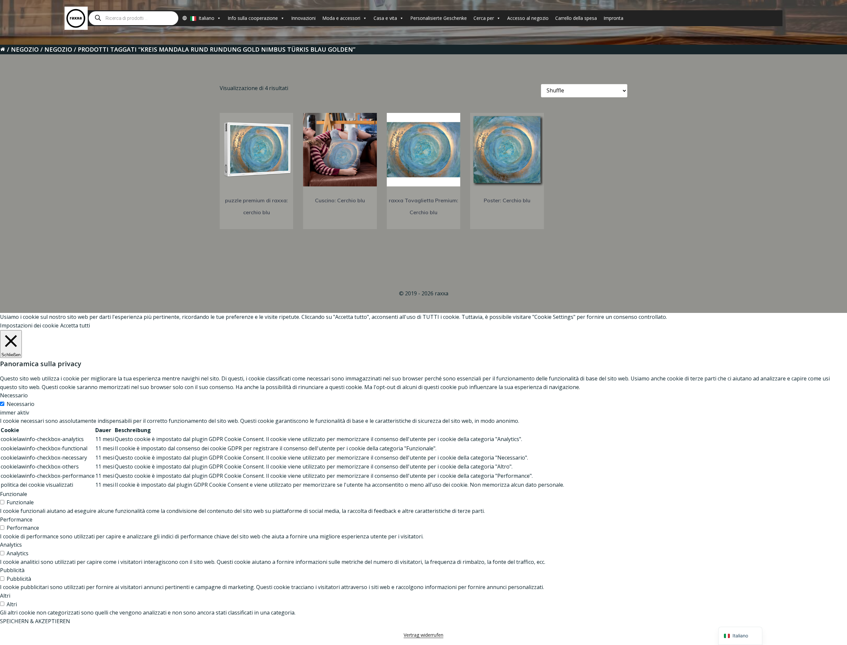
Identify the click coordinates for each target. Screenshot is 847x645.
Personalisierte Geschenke (438, 18)
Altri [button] (5, 595)
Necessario (20, 404)
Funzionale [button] (13, 494)
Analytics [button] (11, 544)
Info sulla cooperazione (253, 18)
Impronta (613, 18)
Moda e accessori (341, 18)
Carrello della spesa (576, 18)
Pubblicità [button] (12, 570)
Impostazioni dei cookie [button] (29, 325)
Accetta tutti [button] (75, 325)
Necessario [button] (14, 395)
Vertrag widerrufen (423, 635)
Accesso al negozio (528, 18)
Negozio (25, 49)
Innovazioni (303, 18)
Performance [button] (16, 519)
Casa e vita (385, 18)
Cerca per (483, 18)
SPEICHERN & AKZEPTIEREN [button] (35, 621)
